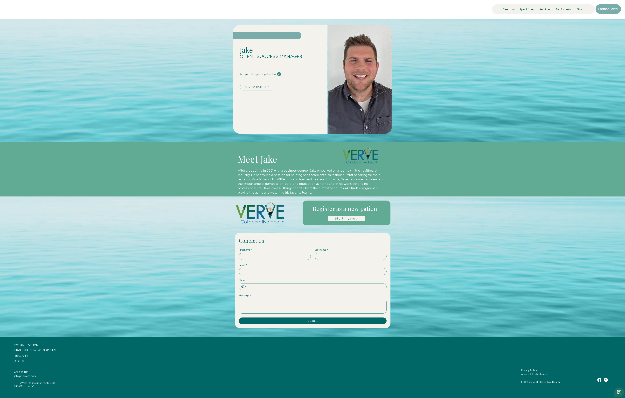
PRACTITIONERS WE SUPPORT (35, 350)
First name (245, 249)
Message (245, 295)
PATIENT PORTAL (26, 344)
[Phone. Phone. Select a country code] (244, 287)
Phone (242, 280)
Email (243, 265)
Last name (321, 249)
